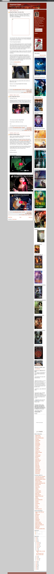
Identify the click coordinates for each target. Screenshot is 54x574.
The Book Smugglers (38, 481)
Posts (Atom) (14, 219)
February (37, 558)
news (27, 92)
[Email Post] (31, 89)
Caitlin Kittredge (37, 440)
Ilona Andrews (37, 445)
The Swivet (37, 506)
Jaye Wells (37, 449)
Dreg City (25, 92)
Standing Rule (37, 514)
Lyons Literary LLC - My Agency (40, 476)
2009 (36, 565)
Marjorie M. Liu (37, 461)
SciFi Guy (36, 502)
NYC (28, 130)
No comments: (29, 127)
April (37, 557)
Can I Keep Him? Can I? (15, 96)
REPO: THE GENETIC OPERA (24, 140)
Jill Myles (36, 453)
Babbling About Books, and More (40, 479)
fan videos (23, 214)
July (37, 548)
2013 (36, 541)
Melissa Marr (37, 465)
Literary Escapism (38, 490)
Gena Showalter (37, 444)
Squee (31, 130)
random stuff (30, 214)
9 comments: (28, 89)
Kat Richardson (37, 456)
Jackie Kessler (37, 448)
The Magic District (38, 492)
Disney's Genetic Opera (15, 134)
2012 (36, 561)
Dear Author (37, 485)
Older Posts (30, 217)
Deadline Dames (37, 435)
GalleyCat (36, 488)
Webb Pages (37, 527)
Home (20, 217)
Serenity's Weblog (38, 522)
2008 (36, 566)
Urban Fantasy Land (38, 508)
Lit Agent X (37, 489)
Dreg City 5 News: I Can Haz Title (17, 12)
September (38, 546)
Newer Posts (10, 217)
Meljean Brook (37, 466)
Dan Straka (37, 515)
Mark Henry (37, 462)
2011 (36, 562)
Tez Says (36, 507)
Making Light (37, 493)
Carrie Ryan (37, 441)
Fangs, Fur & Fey (38, 436)
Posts (37, 29)
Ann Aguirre (37, 439)
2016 (36, 537)
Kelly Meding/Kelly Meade (40, 17)
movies (26, 214)
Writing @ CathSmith (38, 523)
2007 (36, 567)
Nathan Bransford (38, 494)
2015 (36, 538)
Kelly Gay (36, 457)
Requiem (30, 92)
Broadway (25, 130)
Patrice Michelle (37, 470)
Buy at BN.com (37, 368)
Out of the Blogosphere (38, 499)
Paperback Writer (38, 469)
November (38, 543)
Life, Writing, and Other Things (40, 528)
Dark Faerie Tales (38, 484)
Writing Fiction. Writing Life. (39, 524)
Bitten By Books (37, 480)
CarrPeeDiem (37, 520)
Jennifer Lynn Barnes (38, 452)
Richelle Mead (37, 473)
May (37, 556)
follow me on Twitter (43, 55)
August (37, 547)
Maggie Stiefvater (38, 460)
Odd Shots (37, 498)
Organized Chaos (15, 4)
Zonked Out (37, 518)
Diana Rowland (37, 443)
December (38, 542)
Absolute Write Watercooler (39, 477)
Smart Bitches (37, 503)
